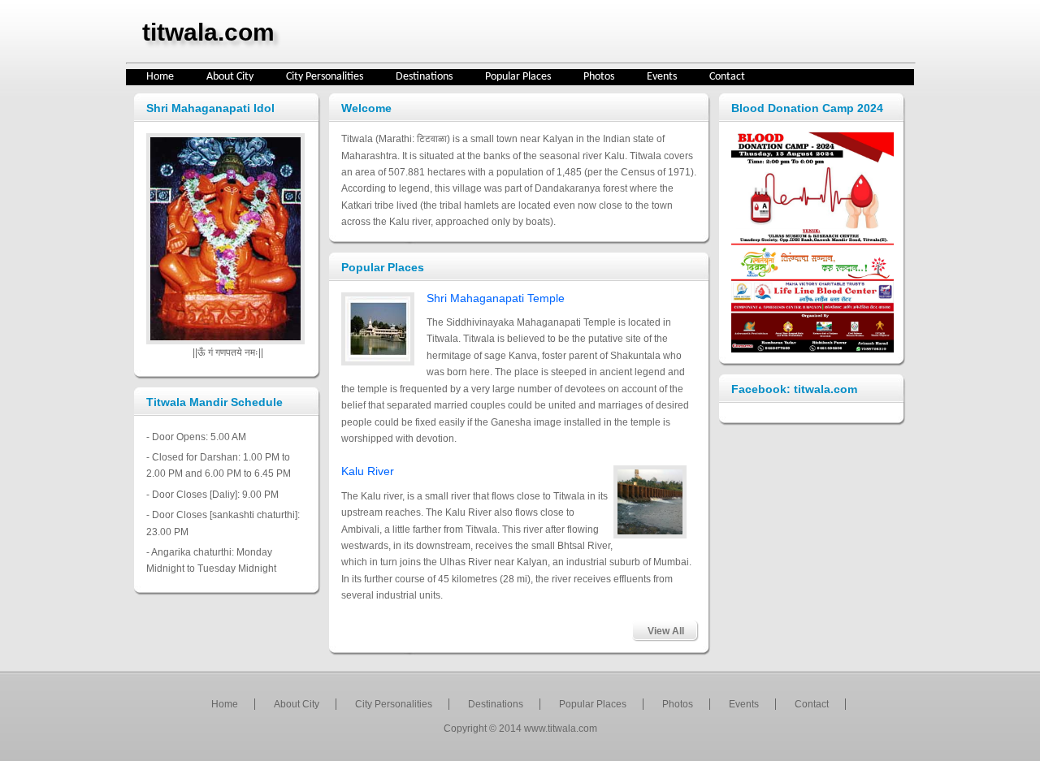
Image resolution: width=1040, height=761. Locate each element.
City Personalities (324, 77)
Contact (727, 77)
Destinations (424, 77)
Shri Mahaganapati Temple (496, 298)
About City (230, 77)
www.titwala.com (560, 728)
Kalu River (367, 471)
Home (160, 77)
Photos (598, 77)
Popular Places (518, 77)
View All (666, 631)
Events (662, 77)
